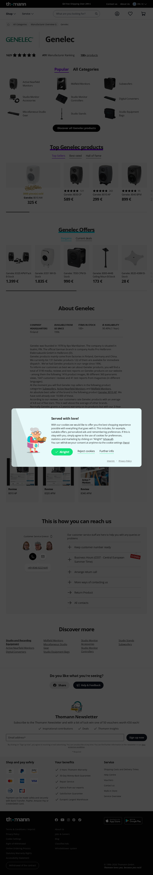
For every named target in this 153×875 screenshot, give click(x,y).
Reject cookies (86, 451)
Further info (107, 451)
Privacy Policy (125, 460)
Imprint (111, 460)
